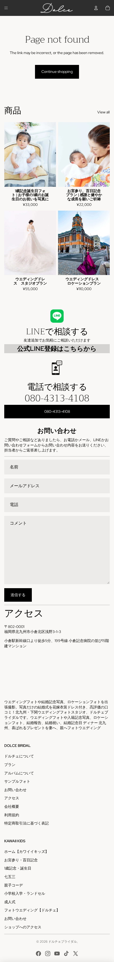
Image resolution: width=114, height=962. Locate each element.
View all (103, 112)
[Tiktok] (66, 953)
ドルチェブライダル (62, 941)
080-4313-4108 (57, 398)
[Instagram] (48, 953)
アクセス (11, 798)
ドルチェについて (19, 756)
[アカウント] (96, 8)
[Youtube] (57, 953)
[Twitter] (75, 953)
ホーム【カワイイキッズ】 (26, 851)
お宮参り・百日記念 (21, 860)
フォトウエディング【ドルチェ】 (32, 910)
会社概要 (11, 806)
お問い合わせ (15, 789)
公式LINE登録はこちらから (57, 348)
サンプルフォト (17, 781)
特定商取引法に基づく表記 (26, 823)
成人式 (9, 901)
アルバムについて (19, 773)
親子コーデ (13, 885)
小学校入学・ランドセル (24, 893)
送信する (18, 594)
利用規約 (11, 815)
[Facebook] (38, 953)
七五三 (9, 876)
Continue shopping (57, 71)
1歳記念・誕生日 (17, 868)
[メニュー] (6, 8)
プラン (9, 764)
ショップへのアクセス (22, 927)
